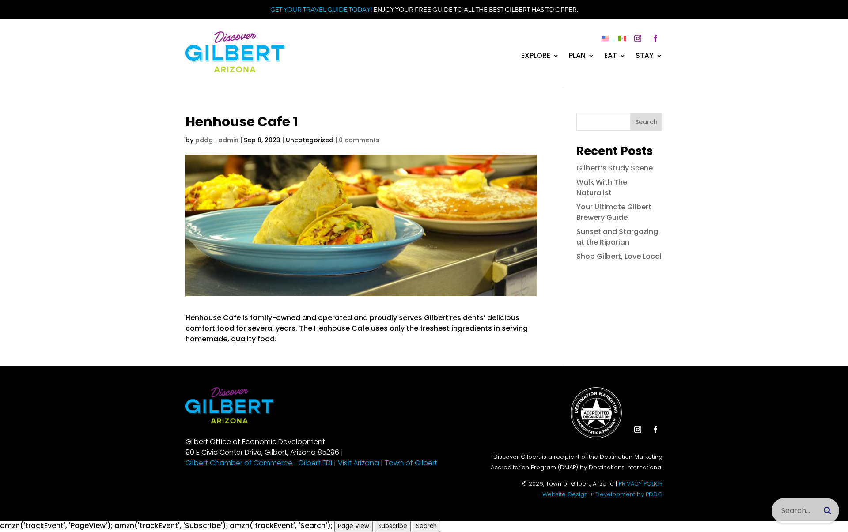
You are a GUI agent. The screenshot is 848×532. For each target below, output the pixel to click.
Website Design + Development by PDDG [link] (602, 494)
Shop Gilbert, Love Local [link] (619, 256)
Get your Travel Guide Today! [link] (321, 10)
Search (646, 121)
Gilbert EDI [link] (315, 463)
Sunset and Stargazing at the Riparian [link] (617, 236)
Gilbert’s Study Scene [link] (614, 168)
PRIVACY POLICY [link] (640, 483)
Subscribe (392, 526)
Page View (353, 526)
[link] (235, 70)
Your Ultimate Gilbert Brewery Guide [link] (613, 212)
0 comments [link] (359, 140)
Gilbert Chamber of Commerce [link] (239, 463)
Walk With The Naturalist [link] (601, 187)
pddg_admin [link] (216, 140)
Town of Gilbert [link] (411, 463)
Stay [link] (645, 56)
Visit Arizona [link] (358, 463)
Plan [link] (577, 56)
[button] (638, 38)
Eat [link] (610, 56)
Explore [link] (535, 56)
